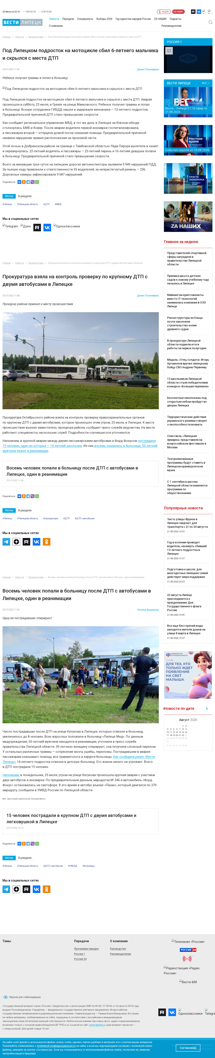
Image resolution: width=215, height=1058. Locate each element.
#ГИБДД (72, 866)
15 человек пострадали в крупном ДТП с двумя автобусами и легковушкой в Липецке (71, 818)
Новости (19, 37)
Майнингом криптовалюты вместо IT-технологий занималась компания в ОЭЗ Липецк (186, 300)
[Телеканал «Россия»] (188, 941)
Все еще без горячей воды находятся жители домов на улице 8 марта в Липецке (186, 629)
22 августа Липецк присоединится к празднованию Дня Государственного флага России (184, 602)
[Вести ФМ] (188, 982)
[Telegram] (28, 182)
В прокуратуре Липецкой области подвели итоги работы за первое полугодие (186, 344)
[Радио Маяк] (188, 959)
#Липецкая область (27, 204)
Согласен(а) (188, 1047)
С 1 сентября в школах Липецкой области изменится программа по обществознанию (187, 487)
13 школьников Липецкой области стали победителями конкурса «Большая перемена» (188, 382)
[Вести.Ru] (188, 950)
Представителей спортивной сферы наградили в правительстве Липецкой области (186, 258)
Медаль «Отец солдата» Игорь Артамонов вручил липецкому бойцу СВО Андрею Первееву (188, 363)
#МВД (58, 204)
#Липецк (7, 204)
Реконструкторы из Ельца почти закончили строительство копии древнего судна (185, 323)
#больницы (88, 866)
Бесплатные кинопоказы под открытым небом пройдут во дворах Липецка (187, 401)
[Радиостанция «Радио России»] (188, 971)
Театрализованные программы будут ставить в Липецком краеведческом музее (186, 464)
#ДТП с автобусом (84, 518)
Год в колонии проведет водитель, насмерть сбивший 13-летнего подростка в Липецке (187, 548)
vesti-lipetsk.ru (97, 1024)
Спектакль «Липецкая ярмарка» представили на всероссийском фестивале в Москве (186, 441)
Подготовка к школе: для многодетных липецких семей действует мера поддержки (187, 573)
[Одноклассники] (24, 182)
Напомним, (11, 775)
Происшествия (36, 37)
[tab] (9, 196)
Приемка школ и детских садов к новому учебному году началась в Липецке (188, 279)
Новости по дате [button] (179, 708)
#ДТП (46, 204)
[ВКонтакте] (19, 182)
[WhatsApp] (37, 182)
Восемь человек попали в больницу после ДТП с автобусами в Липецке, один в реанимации (72, 471)
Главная (7, 37)
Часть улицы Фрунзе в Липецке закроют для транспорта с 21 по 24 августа (187, 522)
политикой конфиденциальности (56, 1045)
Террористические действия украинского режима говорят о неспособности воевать (187, 420)
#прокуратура (50, 518)
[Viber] (32, 182)
